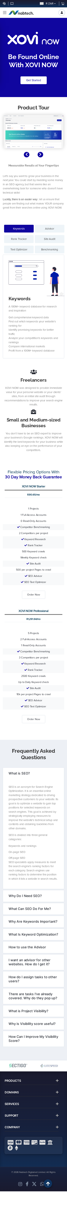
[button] (4, 13)
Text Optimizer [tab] (18, 249)
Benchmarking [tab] (49, 249)
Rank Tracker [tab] (19, 239)
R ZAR (48, 3)
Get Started (33, 80)
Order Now (33, 594)
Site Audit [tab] (49, 239)
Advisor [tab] (49, 228)
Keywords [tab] (19, 228)
